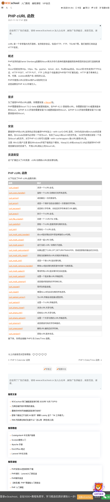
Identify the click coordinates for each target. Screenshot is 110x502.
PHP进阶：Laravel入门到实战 (24, 473)
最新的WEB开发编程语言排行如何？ (27, 411)
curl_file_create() (16, 219)
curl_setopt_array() (17, 297)
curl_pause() (14, 286)
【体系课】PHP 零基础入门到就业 (26, 483)
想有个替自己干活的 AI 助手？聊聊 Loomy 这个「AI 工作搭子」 (38, 415)
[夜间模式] (11, 7)
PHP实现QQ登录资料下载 (22, 469)
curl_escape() (15, 208)
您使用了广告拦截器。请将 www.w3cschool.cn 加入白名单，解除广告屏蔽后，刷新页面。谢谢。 (53, 32)
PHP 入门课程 (17, 487)
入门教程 (25, 3)
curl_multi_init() (15, 260)
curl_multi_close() (16, 240)
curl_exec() (14, 213)
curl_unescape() (16, 328)
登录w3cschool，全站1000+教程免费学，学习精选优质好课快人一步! (38, 496)
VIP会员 (46, 3)
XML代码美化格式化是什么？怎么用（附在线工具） (33, 420)
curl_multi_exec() (16, 245)
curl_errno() (14, 198)
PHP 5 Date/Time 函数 (89, 360)
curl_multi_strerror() (17, 281)
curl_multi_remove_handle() (21, 266)
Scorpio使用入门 (19, 440)
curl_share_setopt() (17, 318)
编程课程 (36, 3)
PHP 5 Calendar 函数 (20, 360)
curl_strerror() (15, 323)
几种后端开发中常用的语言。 (24, 406)
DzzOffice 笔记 (18, 449)
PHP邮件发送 (17, 478)
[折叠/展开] (2, 7)
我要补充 (62, 369)
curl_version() (14, 334)
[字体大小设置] (7, 7)
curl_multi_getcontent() (19, 250)
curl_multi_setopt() (17, 276)
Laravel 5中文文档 (19, 453)
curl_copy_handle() (17, 193)
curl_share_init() (15, 313)
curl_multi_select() (17, 271)
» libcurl (47, 102)
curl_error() (13, 203)
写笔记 (48, 369)
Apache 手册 (17, 444)
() (87, 8)
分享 (95, 8)
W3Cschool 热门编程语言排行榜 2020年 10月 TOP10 (34, 401)
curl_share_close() (16, 307)
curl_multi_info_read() (18, 255)
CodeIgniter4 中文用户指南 (23, 435)
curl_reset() (14, 292)
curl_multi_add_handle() (19, 234)
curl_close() (14, 187)
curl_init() (13, 229)
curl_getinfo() (14, 224)
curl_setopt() (14, 302)
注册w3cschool (85, 497)
